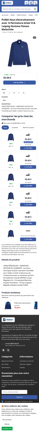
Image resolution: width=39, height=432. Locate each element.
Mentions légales (25, 364)
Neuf (5, 127)
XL (23, 93)
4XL (4, 93)
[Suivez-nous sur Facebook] (3, 350)
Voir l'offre (29, 148)
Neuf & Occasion (28, 127)
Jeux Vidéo (5, 364)
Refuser (7, 424)
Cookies (22, 367)
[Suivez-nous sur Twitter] (8, 350)
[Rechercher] (35, 9)
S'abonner (19, 397)
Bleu (4, 100)
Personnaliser (7, 420)
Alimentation (6, 367)
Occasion (15, 127)
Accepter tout (7, 428)
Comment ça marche (27, 361)
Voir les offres (18, 82)
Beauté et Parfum (7, 361)
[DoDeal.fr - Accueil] (7, 3)
